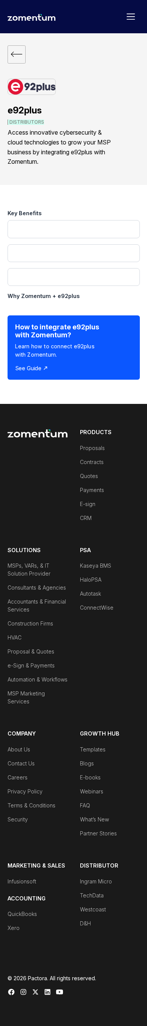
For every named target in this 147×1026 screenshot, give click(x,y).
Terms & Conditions (31, 805)
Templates (93, 749)
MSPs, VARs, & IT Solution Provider (29, 569)
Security (18, 819)
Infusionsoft (22, 881)
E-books (90, 777)
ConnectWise (96, 607)
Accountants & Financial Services (37, 605)
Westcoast (93, 909)
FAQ (85, 805)
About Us (19, 749)
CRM (86, 518)
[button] (131, 17)
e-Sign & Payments (31, 665)
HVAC (14, 637)
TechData (92, 895)
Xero (14, 928)
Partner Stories (98, 833)
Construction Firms (30, 623)
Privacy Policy (25, 791)
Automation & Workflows (37, 679)
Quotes (89, 476)
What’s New (94, 819)
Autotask (90, 593)
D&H (85, 923)
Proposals (92, 448)
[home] (32, 16)
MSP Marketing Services (26, 697)
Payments (92, 490)
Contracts (92, 462)
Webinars (91, 791)
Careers (18, 777)
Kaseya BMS (95, 565)
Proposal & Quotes (31, 651)
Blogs (87, 763)
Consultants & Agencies (37, 587)
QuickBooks (22, 914)
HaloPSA (90, 579)
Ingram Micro (96, 881)
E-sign (87, 504)
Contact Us (21, 763)
